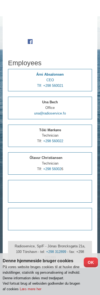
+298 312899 (56, 252)
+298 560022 (53, 141)
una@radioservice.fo (50, 113)
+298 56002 (52, 169)
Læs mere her (30, 289)
